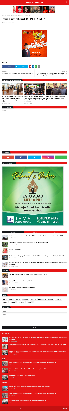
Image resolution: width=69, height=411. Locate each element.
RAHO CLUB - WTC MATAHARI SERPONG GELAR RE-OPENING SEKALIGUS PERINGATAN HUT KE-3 (28, 274)
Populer (13, 232)
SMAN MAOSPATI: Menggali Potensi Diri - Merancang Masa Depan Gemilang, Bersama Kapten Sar (29, 386)
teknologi (13, 302)
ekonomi (50, 299)
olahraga (58, 299)
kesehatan (25, 299)
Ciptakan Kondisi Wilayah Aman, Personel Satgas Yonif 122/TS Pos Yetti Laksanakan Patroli (28, 242)
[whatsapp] (61, 157)
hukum (11, 299)
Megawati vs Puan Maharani (15, 249)
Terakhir (34, 232)
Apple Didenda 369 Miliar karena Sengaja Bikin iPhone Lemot (22, 287)
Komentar (56, 232)
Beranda (4, 15)
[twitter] (34, 157)
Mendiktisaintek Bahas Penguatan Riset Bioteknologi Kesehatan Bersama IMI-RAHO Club (27, 400)
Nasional (33, 299)
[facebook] (21, 157)
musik (30, 302)
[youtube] (8, 157)
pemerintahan (42, 299)
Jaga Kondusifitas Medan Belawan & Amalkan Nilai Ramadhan (22, 375)
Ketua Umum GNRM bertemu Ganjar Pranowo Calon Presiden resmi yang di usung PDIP (27, 369)
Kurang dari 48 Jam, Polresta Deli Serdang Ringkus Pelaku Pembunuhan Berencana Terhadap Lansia (55, 98)
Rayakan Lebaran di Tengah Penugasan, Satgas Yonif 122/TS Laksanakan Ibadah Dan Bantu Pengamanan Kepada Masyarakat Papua (37, 236)
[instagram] (48, 157)
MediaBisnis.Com (21, 408)
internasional (22, 302)
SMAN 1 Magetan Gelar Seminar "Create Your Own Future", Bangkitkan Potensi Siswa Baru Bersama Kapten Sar (32, 362)
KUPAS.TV (65, 408)
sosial (18, 299)
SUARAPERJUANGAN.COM (34, 2)
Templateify (8, 408)
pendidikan (6, 302)
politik (5, 299)
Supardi (5, 22)
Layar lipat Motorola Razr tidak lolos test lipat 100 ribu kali (21, 281)
